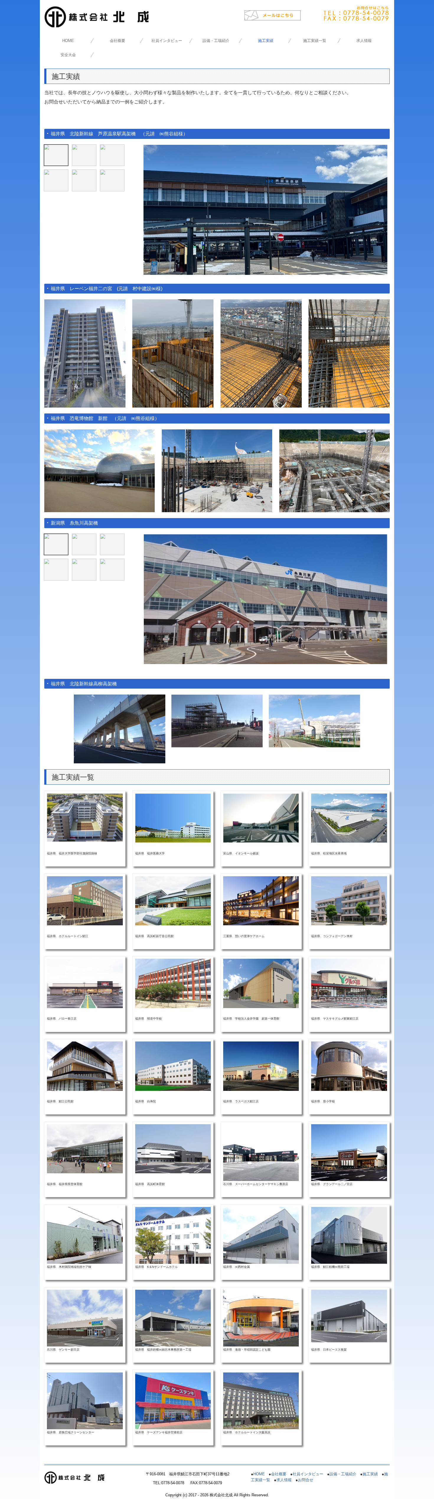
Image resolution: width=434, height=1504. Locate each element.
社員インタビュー (166, 40)
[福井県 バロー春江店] (85, 983)
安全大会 (68, 55)
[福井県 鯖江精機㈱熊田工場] (349, 1235)
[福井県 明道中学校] (173, 983)
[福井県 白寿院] (173, 1066)
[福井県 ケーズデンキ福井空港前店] (173, 1400)
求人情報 (364, 40)
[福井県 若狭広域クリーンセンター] (85, 1400)
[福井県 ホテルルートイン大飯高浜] (261, 1400)
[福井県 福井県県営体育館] (85, 1148)
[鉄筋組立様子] (84, 544)
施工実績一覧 (314, 40)
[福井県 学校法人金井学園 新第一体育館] (261, 983)
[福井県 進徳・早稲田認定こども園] (261, 1317)
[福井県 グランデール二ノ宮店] (349, 1152)
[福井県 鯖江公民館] (85, 1066)
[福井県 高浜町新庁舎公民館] (173, 900)
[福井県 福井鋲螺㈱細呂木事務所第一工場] (173, 1317)
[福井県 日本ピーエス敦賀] (349, 1315)
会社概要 (117, 40)
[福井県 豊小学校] (349, 1066)
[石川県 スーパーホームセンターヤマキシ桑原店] (261, 1152)
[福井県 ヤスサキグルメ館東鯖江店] (349, 983)
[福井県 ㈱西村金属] (261, 1235)
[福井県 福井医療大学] (173, 817)
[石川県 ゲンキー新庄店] (85, 1318)
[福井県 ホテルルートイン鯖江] (85, 900)
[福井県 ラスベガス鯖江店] (261, 1066)
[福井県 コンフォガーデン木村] (349, 900)
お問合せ (305, 1480)
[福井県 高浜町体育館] (173, 1148)
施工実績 (265, 40)
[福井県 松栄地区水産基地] (349, 817)
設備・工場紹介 (216, 40)
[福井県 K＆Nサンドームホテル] (173, 1235)
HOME (68, 40)
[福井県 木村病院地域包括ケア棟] (85, 1235)
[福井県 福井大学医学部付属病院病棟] (85, 817)
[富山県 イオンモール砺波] (261, 817)
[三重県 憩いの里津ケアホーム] (261, 900)
